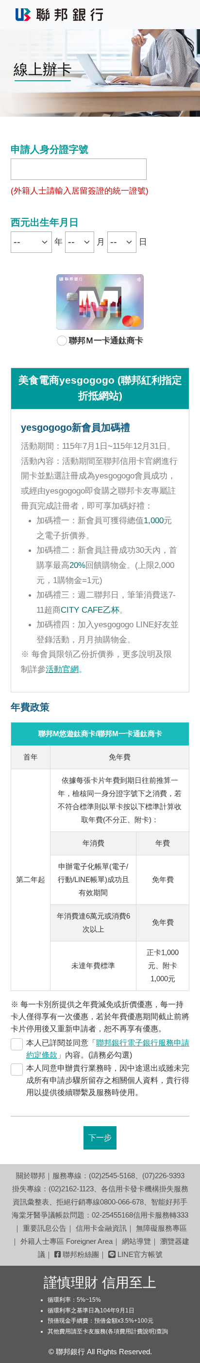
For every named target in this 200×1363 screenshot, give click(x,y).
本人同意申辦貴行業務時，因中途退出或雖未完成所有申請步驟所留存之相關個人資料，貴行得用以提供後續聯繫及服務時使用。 (107, 1080)
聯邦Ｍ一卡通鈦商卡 (106, 340)
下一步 (100, 1138)
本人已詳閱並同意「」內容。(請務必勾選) (107, 1049)
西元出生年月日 (45, 223)
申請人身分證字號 (49, 150)
